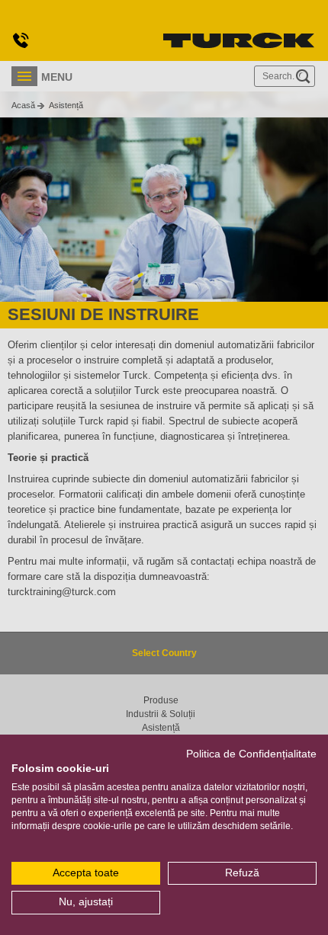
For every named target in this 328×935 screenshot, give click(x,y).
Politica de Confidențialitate (251, 754)
